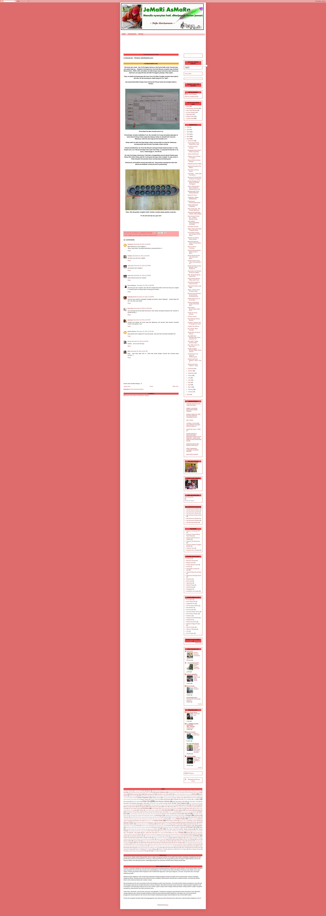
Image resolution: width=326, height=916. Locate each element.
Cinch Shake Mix (190, 601)
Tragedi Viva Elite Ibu (193, 326)
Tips (176, 846)
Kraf (157, 817)
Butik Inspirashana (153, 795)
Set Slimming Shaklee (192, 522)
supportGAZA (168, 839)
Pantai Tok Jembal (145, 825)
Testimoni (127, 844)
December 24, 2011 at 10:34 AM (143, 308)
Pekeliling (152, 825)
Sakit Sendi (133, 834)
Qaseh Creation (191, 732)
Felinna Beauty (141, 806)
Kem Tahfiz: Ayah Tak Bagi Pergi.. (193, 345)
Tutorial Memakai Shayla (142, 847)
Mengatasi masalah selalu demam (140, 822)
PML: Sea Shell (198, 830)
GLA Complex (190, 609)
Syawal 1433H (137, 841)
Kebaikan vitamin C (150, 815)
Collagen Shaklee (144, 799)
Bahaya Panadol (184, 792)
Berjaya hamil (190, 562)
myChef (200, 822)
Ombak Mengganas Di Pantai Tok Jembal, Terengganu (194, 182)
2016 (188, 127)
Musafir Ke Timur (192, 195)
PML (161, 829)
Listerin (172, 818)
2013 (188, 134)
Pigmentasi (189, 583)
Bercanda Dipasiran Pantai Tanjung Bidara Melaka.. (194, 243)
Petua (200, 827)
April (189, 384)
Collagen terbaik (154, 799)
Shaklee (197, 836)
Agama (148, 790)
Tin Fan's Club (164, 845)
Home (123, 34)
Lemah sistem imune (158, 818)
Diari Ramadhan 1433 (193, 801)
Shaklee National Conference (176, 837)
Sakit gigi (199, 832)
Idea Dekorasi (198, 810)
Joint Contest (177, 813)
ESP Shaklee (189, 607)
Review (188, 832)
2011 (188, 138)
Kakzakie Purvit (132, 297)
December (191, 140)
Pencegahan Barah (178, 825)
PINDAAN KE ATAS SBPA (194, 163)
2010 (188, 394)
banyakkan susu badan (192, 591)
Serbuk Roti (164, 834)
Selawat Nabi (146, 834)
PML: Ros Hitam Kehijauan (187, 830)
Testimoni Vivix (190, 548)
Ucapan (161, 847)
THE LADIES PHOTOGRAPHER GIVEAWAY (193, 223)
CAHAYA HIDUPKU (192, 674)
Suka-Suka (147, 839)
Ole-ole (165, 823)
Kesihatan (197, 815)
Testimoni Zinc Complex (192, 550)
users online (188, 73)
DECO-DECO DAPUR (192, 454)
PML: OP (171, 830)
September (191, 373)
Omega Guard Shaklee (192, 617)
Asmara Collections (160, 792)
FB (134, 806)
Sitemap (141, 34)
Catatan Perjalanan (143, 797)
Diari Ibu (135, 235)
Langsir (186, 817)
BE (171, 794)
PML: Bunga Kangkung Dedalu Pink (194, 275)
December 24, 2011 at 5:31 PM (141, 320)
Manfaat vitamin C (148, 820)
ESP (201, 805)
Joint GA (187, 813)
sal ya (129, 341)
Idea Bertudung (189, 810)
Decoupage (127, 801)
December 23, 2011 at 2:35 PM (142, 265)
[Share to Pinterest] (165, 233)
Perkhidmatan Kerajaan (167, 827)
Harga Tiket (181, 808)
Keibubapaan (159, 815)
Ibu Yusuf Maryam (134, 233)
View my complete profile (191, 96)
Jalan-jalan (189, 114)
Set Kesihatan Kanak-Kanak (193, 515)
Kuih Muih (173, 817)
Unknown (130, 244)
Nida (129, 351)
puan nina (130, 265)
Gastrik (188, 566)
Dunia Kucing (172, 805)
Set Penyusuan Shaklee (192, 520)
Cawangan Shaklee (167, 797)
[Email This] (159, 233)
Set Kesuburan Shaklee (192, 518)
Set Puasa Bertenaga (175, 835)
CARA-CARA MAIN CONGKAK (193, 205)
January (190, 391)
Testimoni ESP (135, 844)
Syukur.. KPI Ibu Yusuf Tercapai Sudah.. (194, 290)
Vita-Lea (193, 847)
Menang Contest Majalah (194, 820)
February (190, 389)
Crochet (190, 799)
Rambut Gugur (190, 585)
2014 (188, 131)
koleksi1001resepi (192, 697)
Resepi (181, 832)
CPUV (184, 799)
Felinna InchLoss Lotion (154, 806)
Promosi (167, 832)
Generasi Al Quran (192, 806)
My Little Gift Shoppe (193, 743)
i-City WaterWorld (157, 810)
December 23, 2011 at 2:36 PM (142, 275)
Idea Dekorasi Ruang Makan (133, 812)
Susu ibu (198, 839)
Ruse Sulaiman (132, 285)
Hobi (135, 810)
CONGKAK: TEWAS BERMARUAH (193, 198)
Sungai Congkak (160, 839)
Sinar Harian (133, 839)
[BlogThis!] (160, 233)
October (190, 370)
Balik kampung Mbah (136, 794)
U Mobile (151, 847)
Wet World (144, 851)
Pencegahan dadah (189, 825)
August (190, 375)
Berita (194, 794)
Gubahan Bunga (164, 808)
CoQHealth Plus (190, 603)
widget (200, 642)
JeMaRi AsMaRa (191, 756)
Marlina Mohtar (132, 331)
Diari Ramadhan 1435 (140, 803)
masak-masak (190, 118)
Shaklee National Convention (191, 837)
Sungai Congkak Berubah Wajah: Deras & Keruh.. (194, 350)
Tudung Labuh (192, 846)
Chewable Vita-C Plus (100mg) (193, 797)
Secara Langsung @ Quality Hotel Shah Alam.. (193, 304)
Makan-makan (190, 116)
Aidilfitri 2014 (163, 790)
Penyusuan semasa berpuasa (142, 827)
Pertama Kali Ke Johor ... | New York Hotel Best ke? (194, 262)
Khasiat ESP (133, 817)
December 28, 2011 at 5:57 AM (139, 351)
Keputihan (189, 579)
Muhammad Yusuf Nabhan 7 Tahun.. (193, 364)
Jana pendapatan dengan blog (136, 813)
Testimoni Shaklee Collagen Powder (131, 845)
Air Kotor (188, 558)
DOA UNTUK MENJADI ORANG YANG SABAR (194, 213)
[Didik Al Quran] (189, 773)
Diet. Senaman (193, 803)
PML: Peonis (177, 830)
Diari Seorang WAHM (165, 803)
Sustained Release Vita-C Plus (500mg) (184, 839)
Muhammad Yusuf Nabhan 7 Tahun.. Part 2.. (194, 360)
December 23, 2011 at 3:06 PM (145, 297)
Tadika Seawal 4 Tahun (179, 841)
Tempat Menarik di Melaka (159, 842)
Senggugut (189, 589)
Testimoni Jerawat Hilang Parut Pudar (148, 844)
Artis (152, 792)
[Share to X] (162, 233)
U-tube (155, 847)
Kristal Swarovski (164, 817)
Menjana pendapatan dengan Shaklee (181, 822)
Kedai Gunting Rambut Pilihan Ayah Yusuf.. (194, 279)
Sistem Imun (140, 839)
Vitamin (199, 847)
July (189, 377)
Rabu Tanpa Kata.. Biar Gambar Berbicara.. (194, 209)
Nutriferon (189, 615)
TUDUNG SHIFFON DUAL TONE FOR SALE (193, 404)
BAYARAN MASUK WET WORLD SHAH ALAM (192, 444)
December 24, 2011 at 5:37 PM (145, 331)
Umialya (130, 255)
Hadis (170, 808)
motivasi (194, 822)
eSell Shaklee (194, 805)
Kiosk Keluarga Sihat (189, 497)
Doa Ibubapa (145, 805)
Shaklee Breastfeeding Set (130, 837)
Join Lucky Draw (168, 813)
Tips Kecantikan (183, 846)
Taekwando (190, 841)
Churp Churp (126, 799)
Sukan (155, 235)
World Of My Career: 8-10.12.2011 (194, 299)
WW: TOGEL (189, 420)
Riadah (194, 832)
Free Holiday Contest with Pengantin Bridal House (194, 234)
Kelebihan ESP (169, 815)
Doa (138, 805)
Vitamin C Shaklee (191, 629)
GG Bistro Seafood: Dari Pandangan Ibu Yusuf (194, 323)
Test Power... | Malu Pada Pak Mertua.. (194, 174)
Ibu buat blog (166, 810)
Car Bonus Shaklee (163, 795)
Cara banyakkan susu (173, 795)
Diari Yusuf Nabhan (191, 110)
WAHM (129, 850)
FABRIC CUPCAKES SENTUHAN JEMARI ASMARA (191, 410)
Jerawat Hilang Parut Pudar (193, 572)
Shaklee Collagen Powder (193, 623)
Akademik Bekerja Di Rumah (194, 790)
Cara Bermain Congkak (185, 795)
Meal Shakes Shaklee (192, 613)
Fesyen (166, 806)
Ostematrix (189, 619)
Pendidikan (199, 825)
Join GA (160, 813)
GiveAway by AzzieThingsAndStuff (194, 202)
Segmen (139, 834)
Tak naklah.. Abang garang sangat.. (193, 342)
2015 (188, 129)
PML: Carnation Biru (132, 830)
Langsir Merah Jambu (195, 817)
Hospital (142, 810)
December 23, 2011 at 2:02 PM (142, 244)
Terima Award (187, 842)
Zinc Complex (190, 633)
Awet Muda (171, 792)
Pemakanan (169, 825)
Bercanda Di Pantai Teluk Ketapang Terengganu (194, 178)
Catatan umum (156, 797)
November (191, 368)
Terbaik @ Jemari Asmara (192, 313)
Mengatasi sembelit (153, 822)
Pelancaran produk (160, 825)
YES (154, 850)
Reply (129, 250)
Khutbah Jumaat (140, 817)
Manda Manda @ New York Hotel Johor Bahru (194, 257)
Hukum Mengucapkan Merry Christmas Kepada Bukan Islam (194, 188)
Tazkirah (131, 842)
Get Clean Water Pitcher (192, 611)
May (189, 382)
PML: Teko (126, 832)
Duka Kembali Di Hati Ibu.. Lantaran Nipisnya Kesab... (193, 217)
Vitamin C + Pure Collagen (149, 849)
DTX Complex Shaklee (192, 605)
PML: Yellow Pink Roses (149, 832)
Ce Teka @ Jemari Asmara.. (193, 147)
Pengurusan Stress (130, 827)
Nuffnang (151, 824)
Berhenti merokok (191, 560)
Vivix (187, 631)
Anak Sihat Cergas (141, 792)
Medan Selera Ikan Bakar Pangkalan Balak (194, 229)
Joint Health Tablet (197, 813)
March (190, 387)
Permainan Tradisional (147, 235)
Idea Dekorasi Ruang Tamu (148, 812)
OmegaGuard (185, 824)
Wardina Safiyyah (136, 850)
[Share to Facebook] (164, 233)
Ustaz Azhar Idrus (169, 847)
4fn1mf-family (190, 686)
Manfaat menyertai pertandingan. (197, 654)
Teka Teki (138, 842)
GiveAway (145, 808)
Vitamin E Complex (181, 849)
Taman (196, 840)
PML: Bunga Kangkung (187, 829)
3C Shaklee (136, 790)
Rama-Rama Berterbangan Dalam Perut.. (194, 309)
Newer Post (127, 386)
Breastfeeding (144, 795)
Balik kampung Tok (149, 794)
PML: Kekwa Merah (164, 830)
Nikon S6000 (129, 824)
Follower (172, 806)
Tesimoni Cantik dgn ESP (193, 531)
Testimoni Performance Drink (164, 844)
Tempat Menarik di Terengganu (175, 842)
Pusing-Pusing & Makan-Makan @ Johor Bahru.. (194, 252)
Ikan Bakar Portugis (193, 226)
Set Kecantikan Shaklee (192, 511)
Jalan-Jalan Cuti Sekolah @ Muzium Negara (194, 271)
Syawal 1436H (146, 840)
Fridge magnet (179, 806)
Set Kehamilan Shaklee (192, 513)
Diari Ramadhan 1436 (154, 803)
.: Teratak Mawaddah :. (193, 663)
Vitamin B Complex (128, 849)
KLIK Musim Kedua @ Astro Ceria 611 (194, 283)
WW (149, 851)
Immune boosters (185, 812)
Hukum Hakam (149, 810)
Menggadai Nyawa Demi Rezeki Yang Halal (194, 151)
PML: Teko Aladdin (135, 832)
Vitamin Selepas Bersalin (194, 849)
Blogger (166, 905)
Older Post (175, 386)
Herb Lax (131, 810)
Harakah (175, 808)
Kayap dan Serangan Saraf (193, 575)
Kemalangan (176, 815)
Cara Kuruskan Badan (196, 795)
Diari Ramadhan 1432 (179, 801)
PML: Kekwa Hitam (152, 830)
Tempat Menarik (147, 842)
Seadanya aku (190, 728)
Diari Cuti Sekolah (136, 801)
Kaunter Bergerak (127, 815)
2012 (188, 136)
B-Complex (189, 599)
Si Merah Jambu (192, 316)
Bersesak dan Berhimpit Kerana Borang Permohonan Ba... (194, 295)
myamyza (130, 320)
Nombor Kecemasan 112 (141, 823)
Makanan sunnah (192, 818)
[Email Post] (156, 233)
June (189, 380)
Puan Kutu (131, 308)
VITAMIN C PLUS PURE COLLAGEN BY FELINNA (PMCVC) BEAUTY (193, 425)
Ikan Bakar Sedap (161, 812)
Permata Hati (191, 827)
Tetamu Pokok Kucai (193, 154)
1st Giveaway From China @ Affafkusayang (193, 355)
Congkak (130, 235)
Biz (138, 795)
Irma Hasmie (193, 812)
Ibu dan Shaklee (190, 112)
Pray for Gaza (160, 832)
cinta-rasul (190, 651)
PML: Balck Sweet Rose (172, 829)
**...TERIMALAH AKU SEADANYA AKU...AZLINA (192, 725)
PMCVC (156, 829)
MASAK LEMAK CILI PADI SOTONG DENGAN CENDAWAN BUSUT (193, 416)
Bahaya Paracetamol (194, 792)
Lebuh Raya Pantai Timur (129, 818)
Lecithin (150, 818)
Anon (148, 792)
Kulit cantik (189, 581)
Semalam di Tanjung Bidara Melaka (193, 238)
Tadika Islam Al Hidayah (165, 841)
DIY (134, 805)
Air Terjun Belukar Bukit (179, 790)
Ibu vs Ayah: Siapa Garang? (193, 329)
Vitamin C (137, 849)
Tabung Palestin (154, 840)
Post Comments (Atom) (137, 389)
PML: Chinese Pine (142, 830)
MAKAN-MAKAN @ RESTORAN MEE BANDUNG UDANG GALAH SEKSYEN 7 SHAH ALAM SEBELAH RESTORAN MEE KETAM (193, 437)
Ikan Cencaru (171, 812)
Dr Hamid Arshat (153, 805)
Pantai (137, 825)
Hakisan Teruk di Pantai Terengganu (194, 157)
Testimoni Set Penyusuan (193, 541)
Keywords (126, 817)
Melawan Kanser (182, 820)
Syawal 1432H (127, 841)
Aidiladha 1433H (156, 790)
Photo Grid (137, 829)
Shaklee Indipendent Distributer (160, 837)
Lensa (166, 818)
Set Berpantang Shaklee (192, 509)
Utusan (177, 847)
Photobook (143, 829)
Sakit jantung (189, 587)
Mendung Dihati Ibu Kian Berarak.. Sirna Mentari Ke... (194, 267)
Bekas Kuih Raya (178, 794)
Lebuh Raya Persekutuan (141, 818)
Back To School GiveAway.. (192, 247)
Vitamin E (172, 849)
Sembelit (152, 834)
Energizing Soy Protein (183, 805)
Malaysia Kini (138, 820)
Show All (199, 704)
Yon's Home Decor (192, 712)
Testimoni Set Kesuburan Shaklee (179, 844)
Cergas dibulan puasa (192, 564)
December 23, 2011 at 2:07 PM (141, 255)
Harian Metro (189, 808)
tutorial (133, 847)
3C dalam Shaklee (128, 790)
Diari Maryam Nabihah (192, 108)
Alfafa (125, 792)
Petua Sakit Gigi (129, 829)
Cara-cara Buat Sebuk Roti (129, 797)
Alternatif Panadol (132, 792)
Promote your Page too (189, 500)
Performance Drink (191, 621)
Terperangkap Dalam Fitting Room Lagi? (193, 143)
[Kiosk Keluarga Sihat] (185, 499)
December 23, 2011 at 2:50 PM (145, 285)
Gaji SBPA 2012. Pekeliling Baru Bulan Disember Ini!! (194, 337)
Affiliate (143, 790)
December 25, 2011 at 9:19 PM (140, 341)
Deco (187, 106)
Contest (168, 799)
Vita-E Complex (190, 627)
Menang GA (127, 822)
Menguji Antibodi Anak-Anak (164, 822)
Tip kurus (171, 845)
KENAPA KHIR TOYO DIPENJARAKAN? (193, 192)
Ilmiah (177, 812)
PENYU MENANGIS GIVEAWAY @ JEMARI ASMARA (192, 450)
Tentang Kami (132, 34)
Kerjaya (140, 235)
